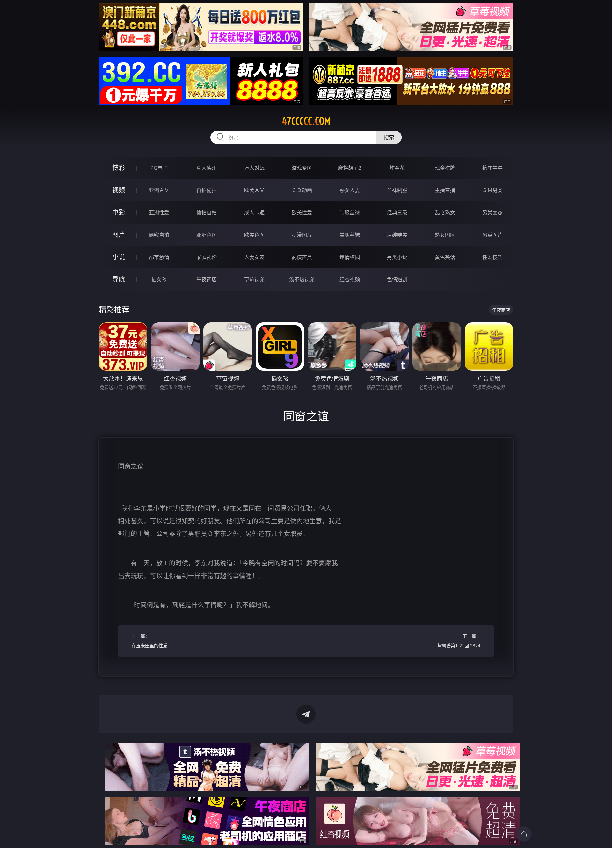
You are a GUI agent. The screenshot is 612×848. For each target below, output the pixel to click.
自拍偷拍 (206, 190)
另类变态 (492, 212)
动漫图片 (302, 234)
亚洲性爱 (159, 212)
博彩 (118, 167)
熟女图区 (445, 234)
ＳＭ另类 (492, 190)
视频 (118, 190)
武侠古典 (302, 257)
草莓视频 (254, 279)
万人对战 (254, 167)
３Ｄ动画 (302, 190)
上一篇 (149, 641)
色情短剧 (397, 279)
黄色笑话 (445, 257)
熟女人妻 (349, 190)
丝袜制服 (397, 190)
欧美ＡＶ (254, 190)
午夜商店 (206, 279)
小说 (118, 257)
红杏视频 (349, 279)
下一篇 (458, 641)
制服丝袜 (349, 212)
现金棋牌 (445, 167)
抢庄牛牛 (492, 167)
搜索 (389, 137)
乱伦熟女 (445, 212)
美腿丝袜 (349, 234)
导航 (118, 279)
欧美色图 (254, 234)
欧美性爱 (302, 212)
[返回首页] (524, 834)
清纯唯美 (397, 234)
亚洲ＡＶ (159, 190)
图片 (118, 234)
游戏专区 (302, 167)
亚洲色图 (206, 234)
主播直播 (445, 190)
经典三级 (397, 212)
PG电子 (159, 167)
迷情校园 (349, 257)
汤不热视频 (302, 279)
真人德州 (206, 167)
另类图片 (492, 234)
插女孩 (159, 279)
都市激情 (159, 257)
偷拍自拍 (206, 212)
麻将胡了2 (349, 167)
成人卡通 (254, 212)
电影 (118, 212)
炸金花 (397, 167)
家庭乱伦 (206, 257)
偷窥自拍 (159, 234)
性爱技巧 (492, 257)
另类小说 (397, 257)
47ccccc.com (306, 121)
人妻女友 (254, 257)
